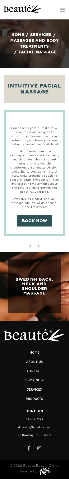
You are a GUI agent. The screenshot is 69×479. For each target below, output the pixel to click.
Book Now (34, 221)
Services (41, 35)
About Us (34, 362)
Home (18, 35)
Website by (27, 471)
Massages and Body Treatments (34, 43)
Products (34, 399)
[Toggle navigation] (62, 10)
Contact (34, 371)
